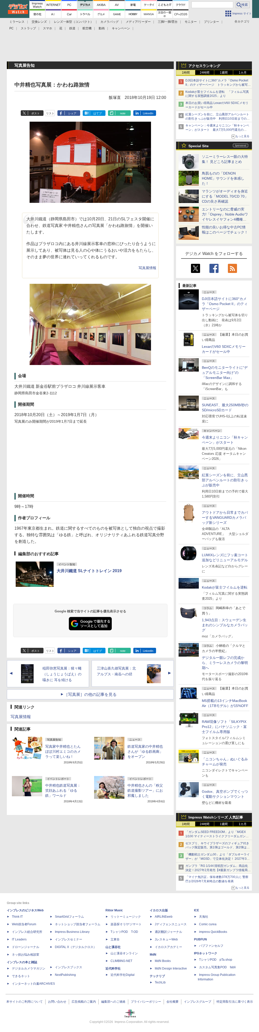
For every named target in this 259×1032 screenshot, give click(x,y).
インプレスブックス (68, 967)
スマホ (47, 28)
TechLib (160, 982)
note (122, 113)
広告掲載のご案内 (84, 1001)
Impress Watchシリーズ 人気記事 (215, 817)
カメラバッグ (109, 22)
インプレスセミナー (68, 939)
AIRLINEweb (163, 916)
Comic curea (208, 924)
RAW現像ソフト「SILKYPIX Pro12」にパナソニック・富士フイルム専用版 (224, 727)
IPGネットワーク (205, 953)
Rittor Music (114, 910)
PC (11, 28)
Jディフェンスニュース (171, 924)
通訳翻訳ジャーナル (168, 932)
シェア (72, 113)
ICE (196, 910)
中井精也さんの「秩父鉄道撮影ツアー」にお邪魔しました (145, 790)
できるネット (21, 976)
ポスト (35, 113)
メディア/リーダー (138, 22)
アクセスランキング (204, 66)
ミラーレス (17, 22)
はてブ (97, 113)
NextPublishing (65, 975)
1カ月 (243, 72)
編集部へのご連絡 (113, 1001)
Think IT (17, 916)
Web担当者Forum (24, 924)
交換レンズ (39, 22)
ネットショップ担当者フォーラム (77, 924)
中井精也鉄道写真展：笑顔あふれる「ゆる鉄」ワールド (63, 790)
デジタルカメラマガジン (28, 968)
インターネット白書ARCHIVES (33, 983)
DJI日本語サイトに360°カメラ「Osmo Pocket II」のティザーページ (225, 304)
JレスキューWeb (166, 939)
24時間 (204, 72)
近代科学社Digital (123, 975)
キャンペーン (121, 28)
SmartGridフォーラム (69, 916)
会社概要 (172, 1001)
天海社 (203, 916)
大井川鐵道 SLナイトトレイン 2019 (89, 571)
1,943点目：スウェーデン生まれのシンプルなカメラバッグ (225, 625)
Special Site (198, 146)
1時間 (186, 72)
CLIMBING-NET (121, 961)
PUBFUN (200, 939)
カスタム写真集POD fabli (217, 967)
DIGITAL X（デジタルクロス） (75, 947)
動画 (102, 28)
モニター (191, 22)
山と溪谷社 (113, 947)
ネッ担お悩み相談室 (25, 954)
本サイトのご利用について (24, 1001)
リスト (50, 113)
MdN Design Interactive (171, 968)
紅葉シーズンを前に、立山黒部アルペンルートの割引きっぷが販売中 (225, 480)
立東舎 (115, 939)
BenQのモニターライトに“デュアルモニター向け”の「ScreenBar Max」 (225, 373)
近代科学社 (113, 968)
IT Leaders (19, 939)
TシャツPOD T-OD (124, 932)
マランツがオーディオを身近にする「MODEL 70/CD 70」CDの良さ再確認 (225, 196)
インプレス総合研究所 (27, 932)
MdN (153, 954)
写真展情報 (147, 268)
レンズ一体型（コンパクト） (73, 22)
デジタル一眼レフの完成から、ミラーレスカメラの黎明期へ (225, 663)
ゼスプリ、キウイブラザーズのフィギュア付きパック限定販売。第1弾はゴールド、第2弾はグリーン (217, 848)
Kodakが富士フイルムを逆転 (224, 587)
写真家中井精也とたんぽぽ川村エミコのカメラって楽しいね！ (63, 751)
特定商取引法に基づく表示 (235, 1001)
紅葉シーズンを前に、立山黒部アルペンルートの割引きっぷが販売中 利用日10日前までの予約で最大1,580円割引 (217, 119)
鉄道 (72, 28)
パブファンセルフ (211, 946)
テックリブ (157, 976)
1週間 (224, 72)
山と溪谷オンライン (124, 953)
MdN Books (163, 961)
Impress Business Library (72, 932)
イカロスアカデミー (168, 947)
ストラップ (28, 28)
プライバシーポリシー (146, 1001)
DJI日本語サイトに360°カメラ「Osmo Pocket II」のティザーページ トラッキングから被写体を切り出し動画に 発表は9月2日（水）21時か (218, 85)
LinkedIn (148, 113)
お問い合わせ (57, 1001)
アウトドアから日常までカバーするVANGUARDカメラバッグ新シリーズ (225, 517)
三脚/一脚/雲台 (168, 22)
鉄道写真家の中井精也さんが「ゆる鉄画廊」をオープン (145, 751)
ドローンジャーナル (25, 947)
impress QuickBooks (213, 932)
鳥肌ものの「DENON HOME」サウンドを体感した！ (223, 178)
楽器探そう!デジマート (126, 924)
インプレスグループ (197, 1001)
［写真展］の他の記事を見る (90, 694)
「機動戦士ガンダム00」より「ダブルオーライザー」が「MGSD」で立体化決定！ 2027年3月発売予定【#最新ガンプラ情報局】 (217, 859)
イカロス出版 (159, 910)
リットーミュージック (126, 916)
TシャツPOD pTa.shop (215, 959)
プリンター (211, 22)
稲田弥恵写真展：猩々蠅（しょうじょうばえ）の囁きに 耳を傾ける (61, 674)
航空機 (87, 28)
